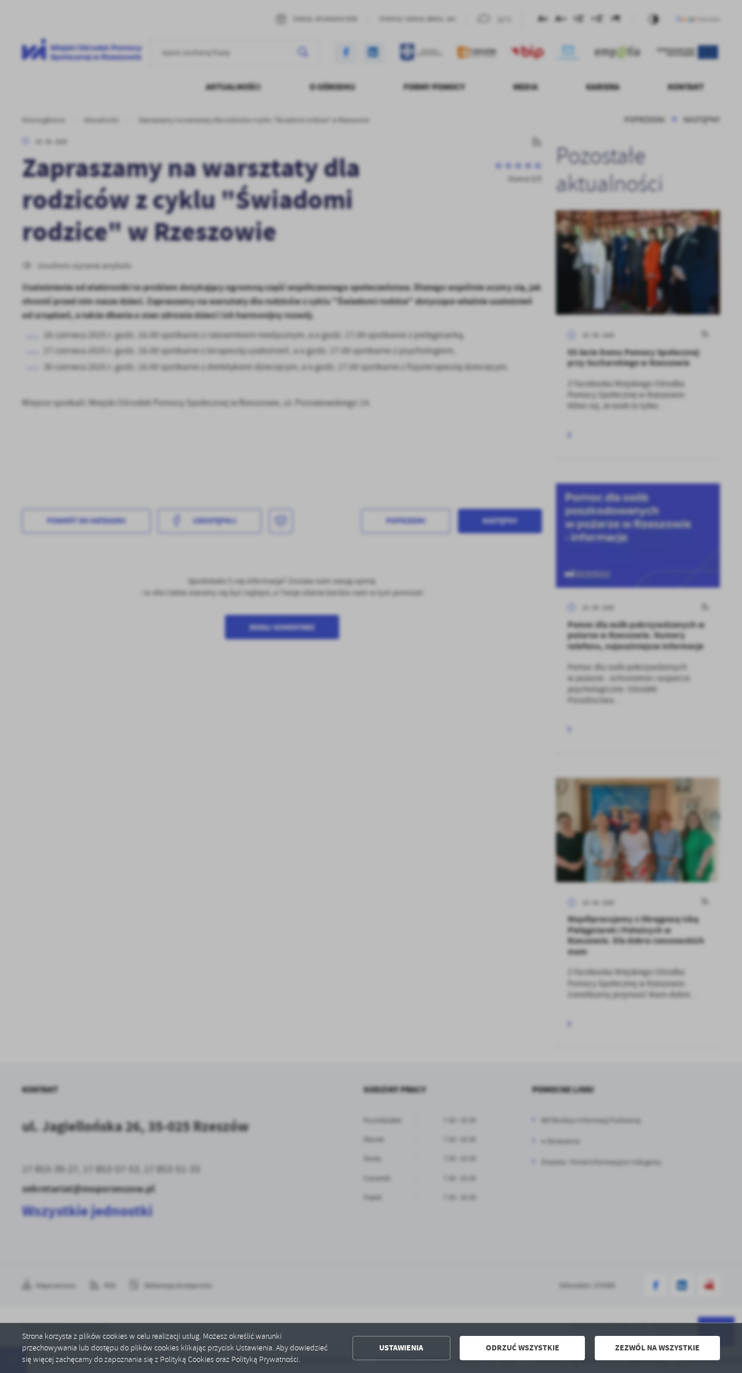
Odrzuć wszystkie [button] (522, 1347)
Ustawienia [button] (401, 1347)
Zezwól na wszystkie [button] (657, 1347)
